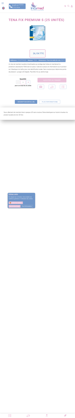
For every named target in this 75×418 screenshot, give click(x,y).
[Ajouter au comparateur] (52, 87)
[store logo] (37, 6)
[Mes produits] (9, 415)
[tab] (26, 102)
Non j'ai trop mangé (14, 206)
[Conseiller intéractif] (46, 415)
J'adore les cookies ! (16, 202)
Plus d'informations (27, 206)
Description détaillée (26, 102)
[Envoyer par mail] (41, 87)
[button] (63, 87)
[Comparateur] (28, 415)
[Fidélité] (65, 415)
